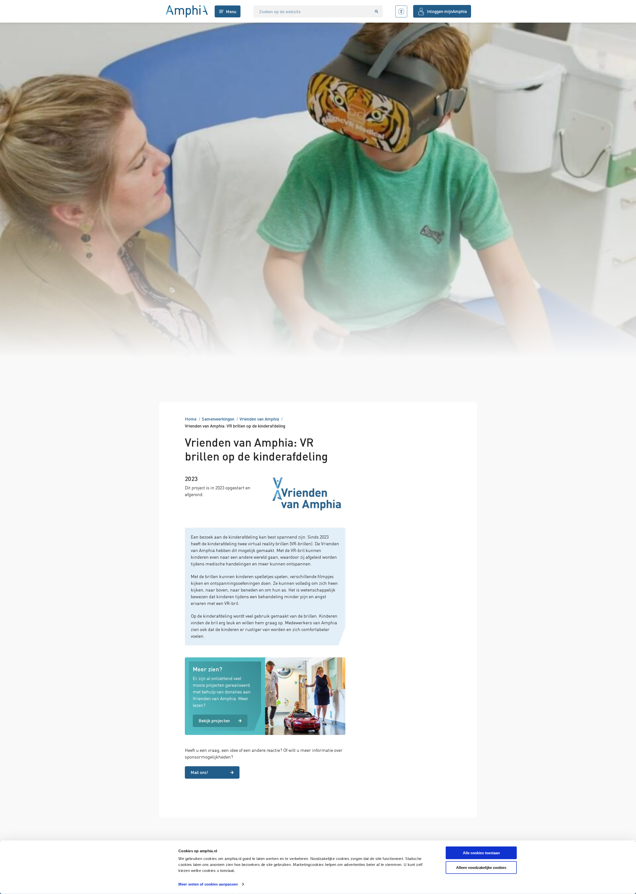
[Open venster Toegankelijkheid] (401, 11)
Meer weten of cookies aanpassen (208, 884)
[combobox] (312, 11)
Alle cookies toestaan (481, 853)
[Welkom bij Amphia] (187, 11)
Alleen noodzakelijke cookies (481, 867)
